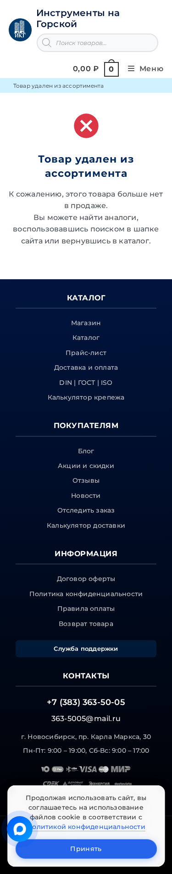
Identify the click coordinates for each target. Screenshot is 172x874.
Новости (85, 495)
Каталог (86, 337)
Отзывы (86, 480)
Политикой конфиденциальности (86, 827)
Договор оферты (86, 579)
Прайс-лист (86, 353)
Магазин (86, 323)
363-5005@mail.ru (86, 718)
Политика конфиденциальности (86, 594)
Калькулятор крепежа (86, 397)
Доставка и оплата (86, 367)
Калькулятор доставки (86, 525)
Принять (85, 849)
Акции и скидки (86, 466)
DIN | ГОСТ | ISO (85, 382)
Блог (86, 451)
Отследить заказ (86, 510)
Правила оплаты (86, 608)
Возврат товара (86, 624)
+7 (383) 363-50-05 (86, 702)
